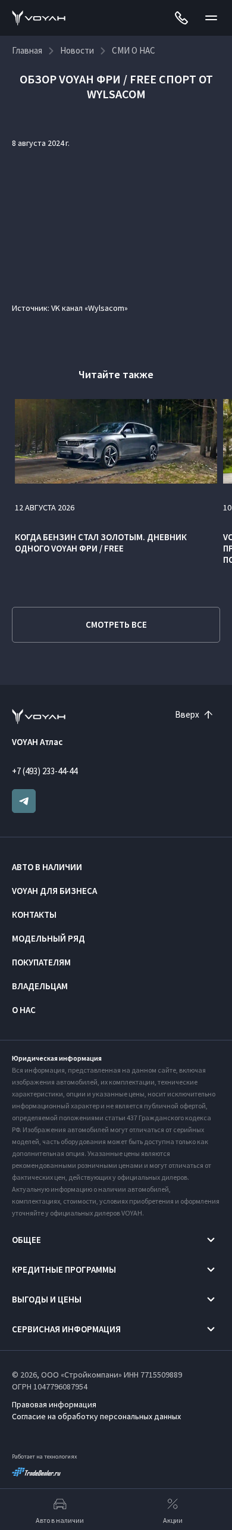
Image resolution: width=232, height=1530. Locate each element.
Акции (173, 1520)
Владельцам (40, 986)
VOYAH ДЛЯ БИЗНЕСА (54, 890)
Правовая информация (54, 1404)
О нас (24, 1009)
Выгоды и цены (46, 1299)
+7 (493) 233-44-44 (44, 771)
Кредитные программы (64, 1269)
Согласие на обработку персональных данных (96, 1416)
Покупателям (41, 962)
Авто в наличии (47, 866)
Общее (26, 1239)
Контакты (34, 914)
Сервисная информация (66, 1329)
